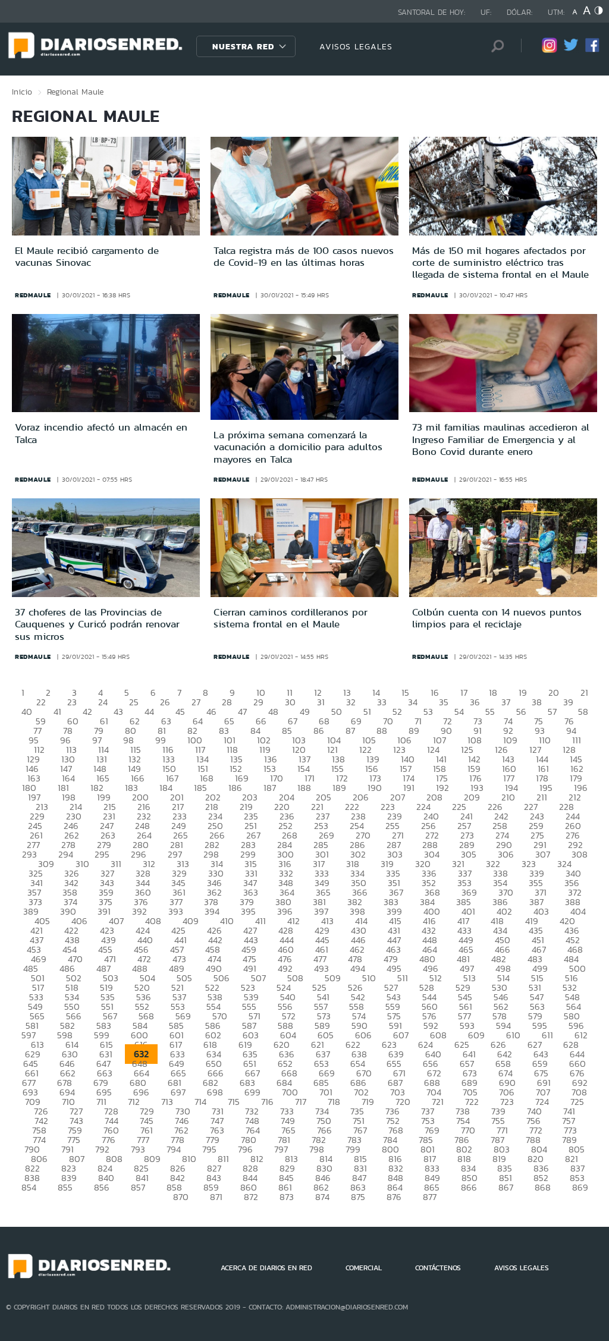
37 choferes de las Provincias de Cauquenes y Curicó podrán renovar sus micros (97, 624)
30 (290, 702)
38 (537, 702)
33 (382, 702)
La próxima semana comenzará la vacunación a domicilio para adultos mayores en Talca (298, 447)
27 (196, 702)
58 (583, 711)
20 (553, 692)
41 (57, 711)
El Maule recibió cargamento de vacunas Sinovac (87, 256)
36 (475, 702)
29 (258, 702)
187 (269, 787)
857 (138, 1187)
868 (543, 1187)
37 (505, 702)
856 (101, 1187)
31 (321, 702)
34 (412, 702)
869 (580, 1187)
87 (350, 730)
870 (181, 1197)
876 (394, 1197)
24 (103, 702)
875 (358, 1197)
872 (251, 1197)
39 (568, 702)
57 (552, 711)
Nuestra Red (243, 46)
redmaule (33, 295)
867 (505, 1187)
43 (118, 711)
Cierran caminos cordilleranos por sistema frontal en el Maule (291, 618)
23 (72, 702)
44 (149, 711)
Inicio (22, 91)
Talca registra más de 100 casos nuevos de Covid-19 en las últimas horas (304, 256)
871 (216, 1197)
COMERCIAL (364, 1268)
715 (234, 1101)
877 (430, 1197)
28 (227, 702)
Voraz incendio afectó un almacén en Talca (101, 433)
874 (322, 1197)
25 (134, 702)
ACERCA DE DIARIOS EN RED (266, 1268)
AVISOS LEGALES (356, 46)
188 (304, 787)
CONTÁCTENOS (438, 1268)
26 (165, 702)
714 (200, 1101)
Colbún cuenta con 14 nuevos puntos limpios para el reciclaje (497, 618)
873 (287, 1197)
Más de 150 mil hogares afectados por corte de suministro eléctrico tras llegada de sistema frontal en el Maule (500, 262)
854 (28, 1187)
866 (469, 1187)
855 (65, 1187)
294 (65, 854)
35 (443, 702)
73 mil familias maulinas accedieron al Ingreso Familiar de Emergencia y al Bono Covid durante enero (500, 439)
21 (584, 692)
